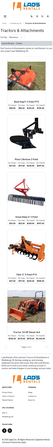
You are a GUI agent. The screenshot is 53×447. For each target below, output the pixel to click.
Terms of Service (8, 396)
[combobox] (9, 37)
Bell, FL (4, 413)
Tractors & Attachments (35, 23)
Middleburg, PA (15, 23)
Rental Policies (7, 400)
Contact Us (32, 396)
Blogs (30, 392)
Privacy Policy (7, 392)
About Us (31, 400)
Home (4, 23)
